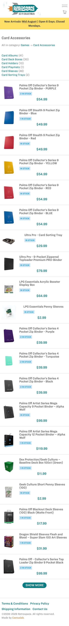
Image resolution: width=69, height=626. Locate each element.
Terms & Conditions (15, 603)
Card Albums (10, 55)
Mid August (29, 21)
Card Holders (10, 63)
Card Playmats (11, 67)
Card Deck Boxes (12, 59)
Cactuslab (18, 617)
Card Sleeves (10, 71)
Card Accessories (44, 45)
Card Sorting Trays (14, 74)
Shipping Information (16, 608)
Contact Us (40, 608)
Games (25, 45)
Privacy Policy (39, 603)
